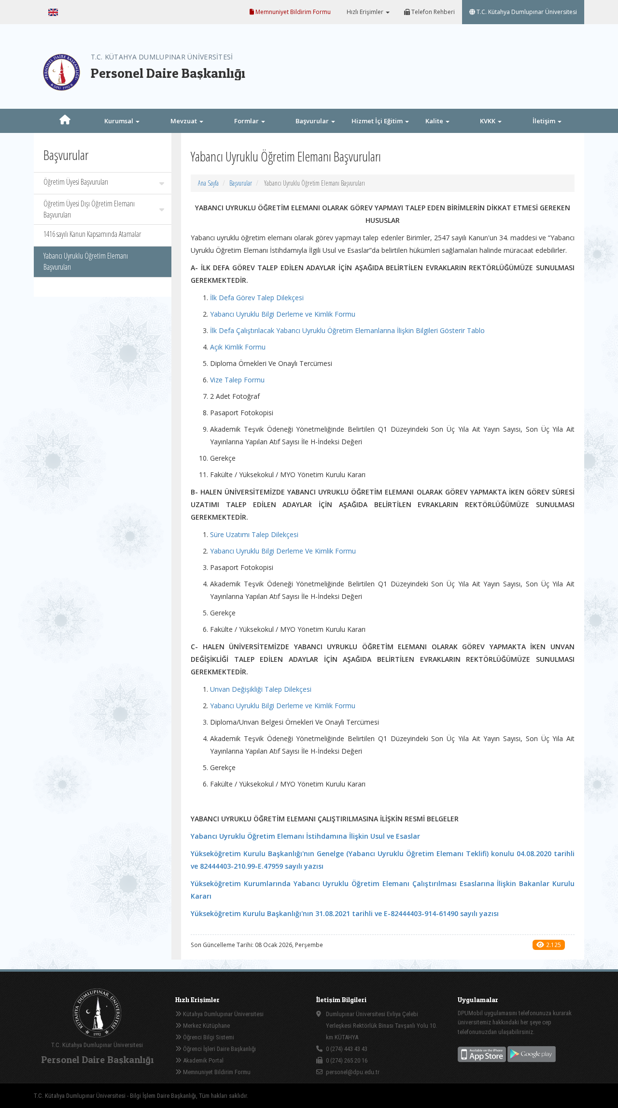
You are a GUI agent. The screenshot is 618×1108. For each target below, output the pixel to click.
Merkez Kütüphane (206, 1025)
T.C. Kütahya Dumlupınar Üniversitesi (526, 12)
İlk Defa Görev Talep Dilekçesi (257, 297)
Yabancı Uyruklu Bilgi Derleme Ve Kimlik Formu (283, 550)
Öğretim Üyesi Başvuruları (75, 181)
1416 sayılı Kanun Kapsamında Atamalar (92, 234)
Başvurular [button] (312, 121)
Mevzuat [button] (184, 121)
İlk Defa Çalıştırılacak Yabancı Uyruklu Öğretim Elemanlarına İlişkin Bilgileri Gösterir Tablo (347, 330)
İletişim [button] (545, 121)
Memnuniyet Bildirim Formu (292, 12)
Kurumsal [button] (119, 121)
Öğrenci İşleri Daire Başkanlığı (219, 1048)
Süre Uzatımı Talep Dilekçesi (254, 534)
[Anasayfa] (65, 121)
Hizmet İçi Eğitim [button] (377, 121)
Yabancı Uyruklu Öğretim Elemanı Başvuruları (85, 261)
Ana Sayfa (208, 183)
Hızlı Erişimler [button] (365, 12)
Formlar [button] (247, 121)
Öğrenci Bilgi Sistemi (208, 1037)
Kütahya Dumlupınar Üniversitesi (223, 1014)
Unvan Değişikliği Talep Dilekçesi (260, 689)
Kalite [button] (435, 121)
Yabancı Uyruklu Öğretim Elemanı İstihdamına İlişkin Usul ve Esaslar (305, 836)
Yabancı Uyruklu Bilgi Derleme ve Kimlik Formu (282, 314)
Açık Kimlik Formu (238, 346)
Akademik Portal (203, 1060)
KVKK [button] (488, 121)
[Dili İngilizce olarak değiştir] (53, 12)
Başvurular (240, 183)
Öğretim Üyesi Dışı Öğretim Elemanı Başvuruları (89, 209)
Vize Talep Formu (237, 379)
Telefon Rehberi (432, 12)
